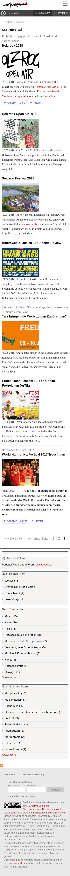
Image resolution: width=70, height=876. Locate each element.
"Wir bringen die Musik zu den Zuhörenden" (35, 312)
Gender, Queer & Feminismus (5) (33, 648)
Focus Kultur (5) (18, 706)
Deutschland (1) (22, 593)
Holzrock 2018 (29, 41)
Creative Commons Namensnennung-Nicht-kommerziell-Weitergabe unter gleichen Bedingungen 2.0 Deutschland (34, 809)
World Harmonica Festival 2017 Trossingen (33, 452)
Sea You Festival (30, 224)
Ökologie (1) (18, 672)
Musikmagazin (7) (24, 700)
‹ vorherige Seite (37, 538)
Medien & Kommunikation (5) (32, 654)
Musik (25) (15, 617)
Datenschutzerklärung (32, 774)
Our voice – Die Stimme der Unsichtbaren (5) (36, 712)
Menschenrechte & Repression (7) (36, 641)
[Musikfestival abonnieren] (1, 766)
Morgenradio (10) (23, 694)
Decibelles (49, 96)
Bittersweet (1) (20, 743)
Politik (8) (14, 629)
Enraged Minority (23, 96)
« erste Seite (13, 538)
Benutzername (15, 785)
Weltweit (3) (17, 581)
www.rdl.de (20, 863)
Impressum (10, 774)
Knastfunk (12, 13)
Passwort (32, 785)
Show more (9, 677)
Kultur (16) (15, 623)
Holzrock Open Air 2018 (48, 86)
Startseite (9, 22)
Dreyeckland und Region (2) (30, 587)
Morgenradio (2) (22, 737)
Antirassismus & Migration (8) (31, 635)
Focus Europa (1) (20, 750)
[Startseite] (25, 5)
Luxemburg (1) (21, 600)
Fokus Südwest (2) (21, 725)
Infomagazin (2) (22, 731)
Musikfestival (43, 564)
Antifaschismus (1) (25, 666)
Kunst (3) (14, 660)
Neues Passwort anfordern (22, 796)
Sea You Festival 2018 (18, 178)
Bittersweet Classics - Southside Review (31, 243)
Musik (19, 22)
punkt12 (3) (17, 719)
